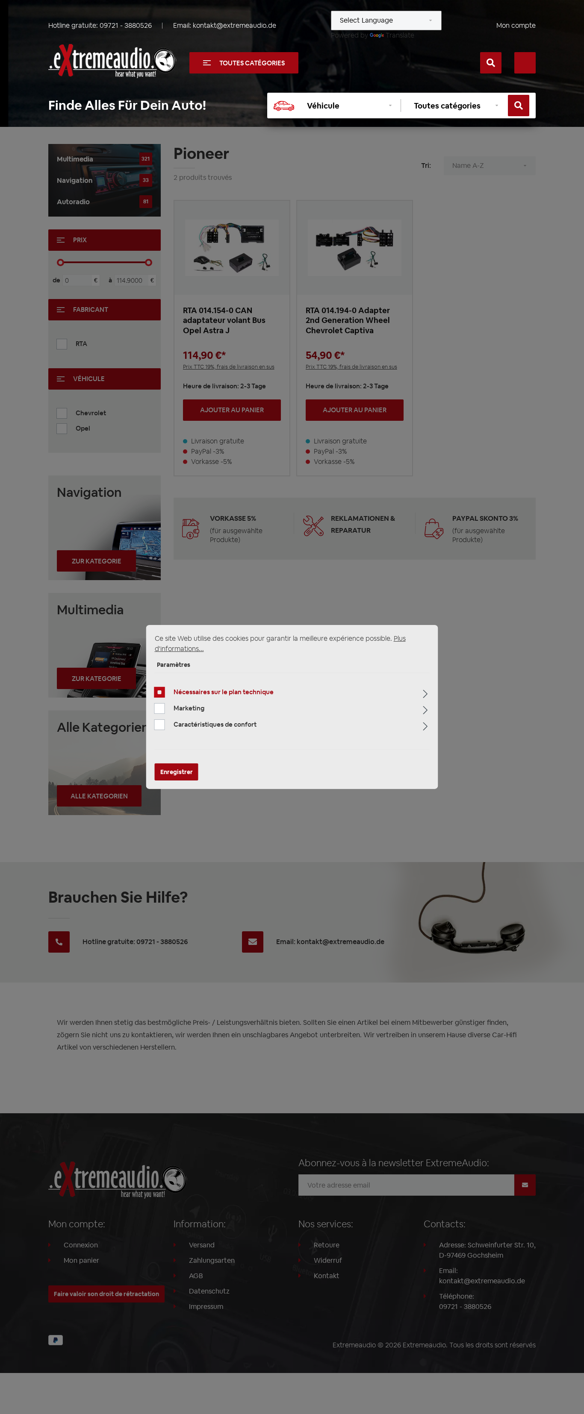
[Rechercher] (490, 62)
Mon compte (516, 25)
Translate (400, 35)
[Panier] (525, 62)
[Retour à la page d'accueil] (112, 61)
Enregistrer (176, 772)
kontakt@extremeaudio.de (234, 25)
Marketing (189, 708)
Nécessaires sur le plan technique (224, 692)
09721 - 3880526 (126, 25)
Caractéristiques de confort (215, 724)
